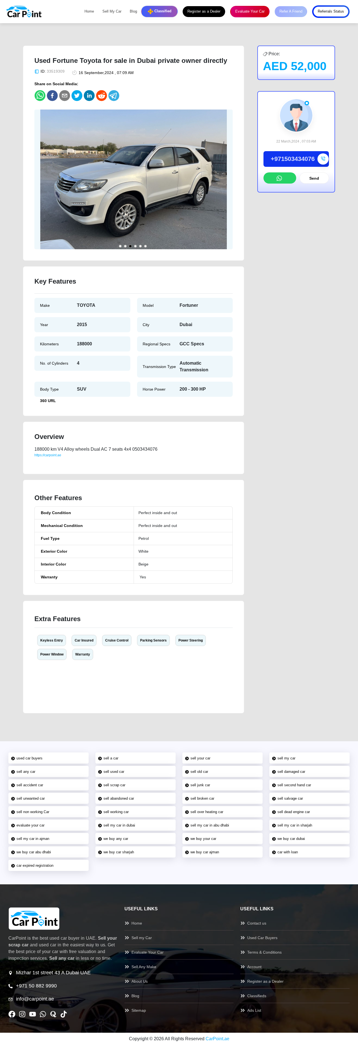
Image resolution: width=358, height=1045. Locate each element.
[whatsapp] (40, 95)
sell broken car (202, 798)
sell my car (286, 758)
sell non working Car (33, 812)
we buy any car (115, 839)
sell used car (113, 772)
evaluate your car (30, 825)
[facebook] (52, 95)
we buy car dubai (291, 839)
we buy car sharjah (118, 852)
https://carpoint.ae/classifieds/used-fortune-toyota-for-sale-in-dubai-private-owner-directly (101, 460)
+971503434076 (293, 158)
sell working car (116, 812)
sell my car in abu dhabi (209, 825)
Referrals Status (331, 11)
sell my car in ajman (33, 839)
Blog (133, 11)
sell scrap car (114, 785)
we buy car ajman (204, 852)
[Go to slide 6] (145, 246)
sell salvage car (290, 798)
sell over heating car (206, 812)
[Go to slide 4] (135, 246)
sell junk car (200, 785)
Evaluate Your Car (250, 11)
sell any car (26, 772)
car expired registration (35, 865)
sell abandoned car (118, 798)
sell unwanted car (31, 798)
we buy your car (203, 839)
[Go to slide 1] (120, 246)
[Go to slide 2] (125, 246)
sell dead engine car (293, 812)
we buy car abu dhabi (34, 852)
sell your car (200, 758)
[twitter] (77, 95)
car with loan (287, 852)
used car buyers (30, 758)
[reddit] (101, 95)
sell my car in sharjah (294, 825)
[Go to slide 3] (130, 246)
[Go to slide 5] (140, 246)
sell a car (110, 758)
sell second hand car (294, 785)
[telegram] (113, 95)
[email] (64, 95)
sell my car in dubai (119, 825)
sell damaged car (291, 772)
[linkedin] (89, 95)
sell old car (199, 772)
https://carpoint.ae (47, 455)
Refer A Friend (290, 11)
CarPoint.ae (217, 1038)
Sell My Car (111, 11)
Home (89, 11)
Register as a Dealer (203, 11)
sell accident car (30, 785)
